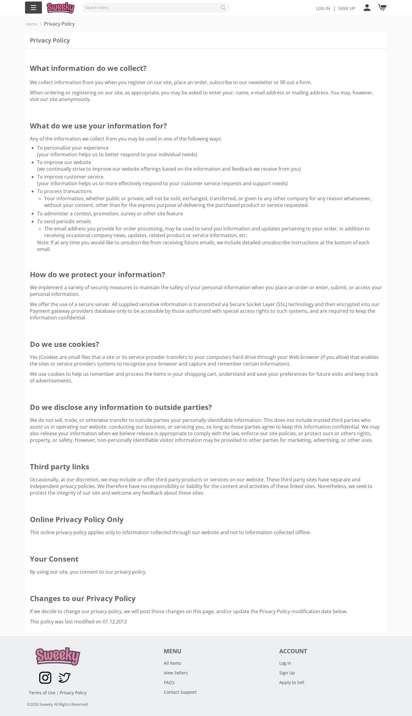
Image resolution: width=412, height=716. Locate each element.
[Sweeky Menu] (33, 8)
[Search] (223, 7)
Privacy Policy (73, 692)
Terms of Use (43, 692)
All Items (172, 663)
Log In (323, 8)
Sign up (346, 8)
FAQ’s (169, 682)
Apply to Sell (291, 682)
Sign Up (287, 673)
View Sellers (176, 673)
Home (31, 24)
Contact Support (180, 692)
